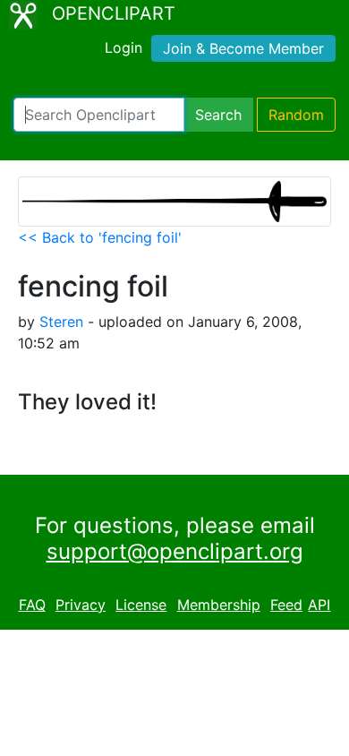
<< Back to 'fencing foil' (100, 237)
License (140, 605)
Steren (61, 322)
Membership (218, 605)
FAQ (32, 605)
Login (123, 47)
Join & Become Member (243, 48)
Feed (286, 605)
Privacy (80, 605)
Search (218, 115)
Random (296, 115)
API (319, 605)
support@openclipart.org (175, 551)
